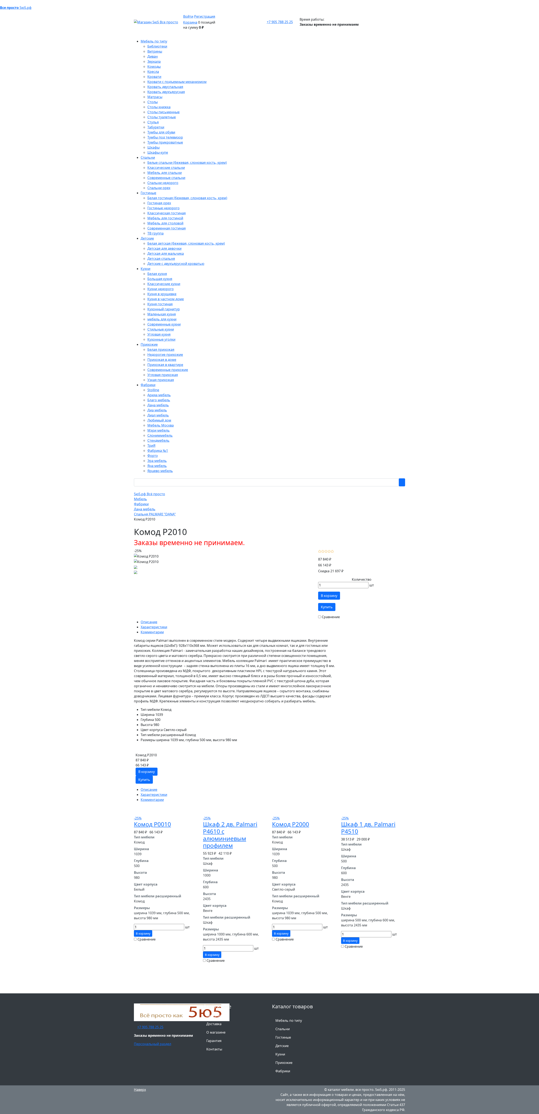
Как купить (215, 1015)
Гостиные (283, 1037)
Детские (282, 1045)
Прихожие (283, 1062)
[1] (319, 550)
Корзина (190, 22)
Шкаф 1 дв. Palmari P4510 (368, 827)
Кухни (280, 1054)
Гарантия (213, 1040)
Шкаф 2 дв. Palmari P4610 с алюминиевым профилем (230, 834)
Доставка (213, 1024)
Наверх (140, 1089)
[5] (332, 550)
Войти (188, 16)
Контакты (214, 1049)
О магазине (215, 1032)
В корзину (329, 595)
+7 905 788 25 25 (280, 22)
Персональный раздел (152, 1044)
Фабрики (282, 1071)
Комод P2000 (290, 824)
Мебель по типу (288, 1020)
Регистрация (204, 16)
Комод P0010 (152, 824)
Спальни (282, 1029)
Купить (327, 607)
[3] (326, 550)
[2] (322, 550)
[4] (329, 550)
